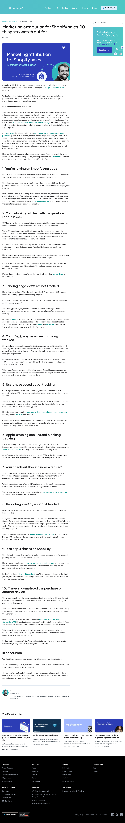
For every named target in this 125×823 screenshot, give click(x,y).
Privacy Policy (78, 814)
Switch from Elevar (68, 781)
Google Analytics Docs (9, 794)
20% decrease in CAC (41, 201)
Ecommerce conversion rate (41, 803)
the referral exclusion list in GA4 (54, 492)
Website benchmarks (38, 800)
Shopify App (6, 771)
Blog (94, 768)
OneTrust (19, 415)
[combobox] (108, 22)
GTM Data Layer (7, 801)
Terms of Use (89, 814)
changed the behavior (27, 574)
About (34, 768)
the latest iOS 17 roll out (11, 449)
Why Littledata (6, 778)
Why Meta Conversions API (40, 791)
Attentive (50, 324)
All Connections (7, 781)
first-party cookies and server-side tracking (31, 122)
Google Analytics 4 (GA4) (54, 88)
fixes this (14, 319)
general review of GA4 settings (41, 534)
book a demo (58, 274)
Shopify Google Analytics (10, 774)
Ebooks (95, 771)
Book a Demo (66, 774)
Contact (65, 778)
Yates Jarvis (9, 133)
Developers (5, 791)
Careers (34, 778)
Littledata (56, 156)
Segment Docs (6, 797)
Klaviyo (39, 324)
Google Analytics (8, 21)
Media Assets (36, 781)
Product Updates (7, 768)
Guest (98, 747)
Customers (35, 771)
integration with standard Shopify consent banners (46, 412)
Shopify (16, 21)
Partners (35, 774)
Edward (6, 37)
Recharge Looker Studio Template (73, 791)
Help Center (66, 768)
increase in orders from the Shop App (39, 563)
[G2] (121, 814)
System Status (67, 771)
